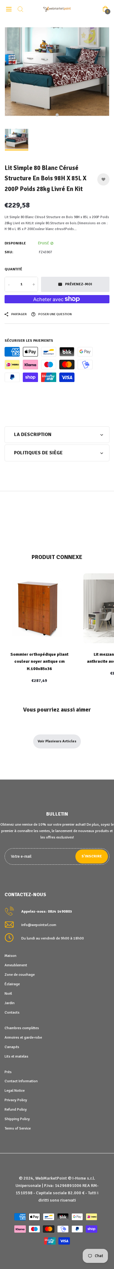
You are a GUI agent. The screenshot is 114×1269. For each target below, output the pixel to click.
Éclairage (12, 984)
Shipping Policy (17, 1118)
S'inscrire (91, 856)
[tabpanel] (57, 71)
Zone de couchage (20, 974)
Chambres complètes (22, 1028)
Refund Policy (16, 1109)
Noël (8, 993)
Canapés (12, 1046)
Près (8, 1071)
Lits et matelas (16, 1056)
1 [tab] (57, 115)
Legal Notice (15, 1090)
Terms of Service (18, 1128)
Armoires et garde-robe (23, 1037)
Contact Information (21, 1081)
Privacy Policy (16, 1100)
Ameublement (16, 965)
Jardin (10, 1002)
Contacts (12, 1012)
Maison (10, 955)
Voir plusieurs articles (57, 741)
